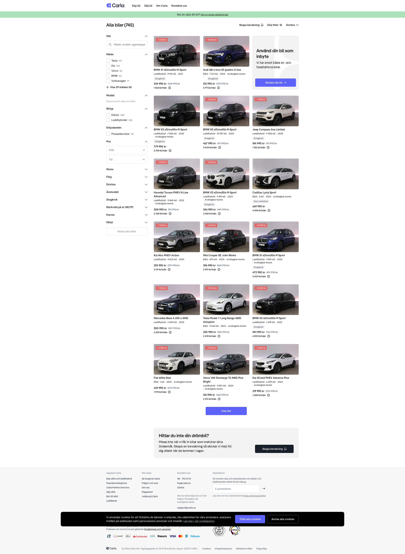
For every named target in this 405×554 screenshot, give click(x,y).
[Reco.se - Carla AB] (234, 530)
